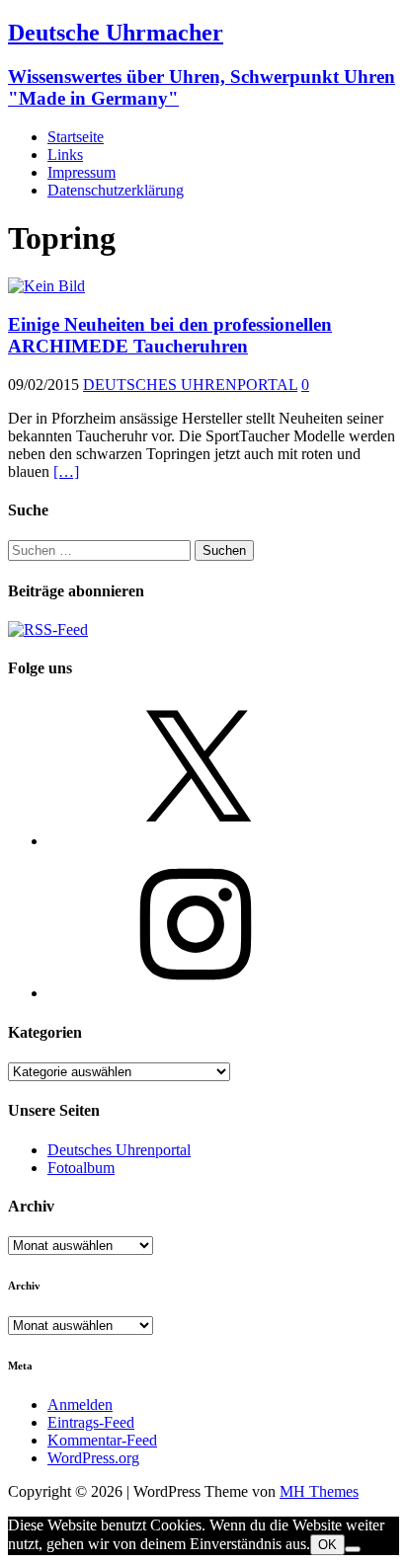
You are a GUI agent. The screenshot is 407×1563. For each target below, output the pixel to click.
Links (65, 154)
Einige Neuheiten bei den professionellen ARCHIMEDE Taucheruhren (170, 335)
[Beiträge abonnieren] (48, 629)
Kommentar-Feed (102, 1440)
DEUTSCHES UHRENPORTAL (190, 384)
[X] (195, 840)
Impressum (81, 172)
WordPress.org (93, 1457)
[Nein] (353, 1549)
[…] (66, 471)
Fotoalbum (81, 1167)
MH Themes (319, 1491)
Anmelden (80, 1404)
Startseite (75, 136)
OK (327, 1544)
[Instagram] (195, 992)
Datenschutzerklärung (115, 190)
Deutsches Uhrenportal (119, 1149)
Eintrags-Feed (90, 1422)
